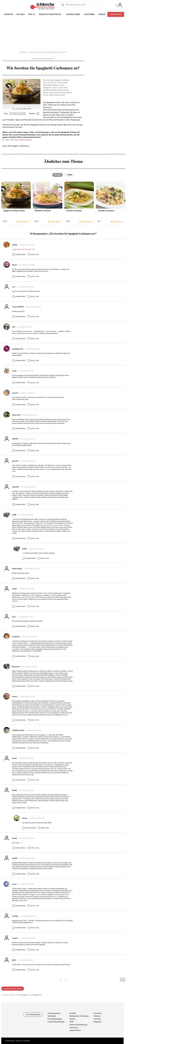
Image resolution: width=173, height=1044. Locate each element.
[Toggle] (118, 5)
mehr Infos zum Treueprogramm (19, 140)
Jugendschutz (75, 1030)
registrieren (37, 995)
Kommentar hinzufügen (12, 989)
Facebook (97, 1013)
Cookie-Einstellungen (56, 1022)
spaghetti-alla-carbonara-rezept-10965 (23, 249)
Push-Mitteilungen (55, 1019)
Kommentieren (20, 254)
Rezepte (8, 14)
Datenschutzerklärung (78, 1025)
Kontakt (73, 1013)
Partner (72, 1019)
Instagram (97, 1022)
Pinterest (97, 1016)
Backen (21, 14)
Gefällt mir (34, 254)
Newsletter (52, 1016)
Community (115, 14)
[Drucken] (37, 113)
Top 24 (31, 14)
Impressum (74, 1027)
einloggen (24, 995)
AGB (71, 1022)
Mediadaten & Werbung (79, 1016)
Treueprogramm (54, 1013)
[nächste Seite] (122, 980)
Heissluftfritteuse (50, 14)
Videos (102, 14)
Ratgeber (89, 14)
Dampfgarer (73, 14)
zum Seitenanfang (33, 1014)
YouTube (97, 1019)
